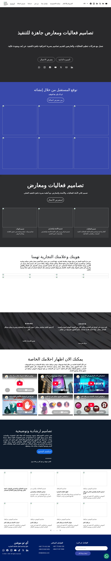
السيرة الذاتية (64, 59)
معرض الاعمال (46, 59)
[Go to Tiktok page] (19, 550)
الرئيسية (12, 3)
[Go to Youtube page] (106, 4)
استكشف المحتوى (44, 451)
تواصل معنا (44, 3)
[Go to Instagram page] (94, 4)
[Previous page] (50, 530)
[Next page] (60, 530)
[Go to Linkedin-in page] (97, 4)
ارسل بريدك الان (83, 553)
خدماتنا (30, 3)
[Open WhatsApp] (106, 556)
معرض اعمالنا (21, 3)
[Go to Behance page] (103, 4)
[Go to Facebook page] (91, 4)
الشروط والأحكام (68, 3)
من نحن (36, 3)
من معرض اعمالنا (55, 100)
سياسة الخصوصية (55, 3)
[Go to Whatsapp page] (40, 67)
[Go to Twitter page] (100, 4)
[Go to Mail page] (67, 67)
